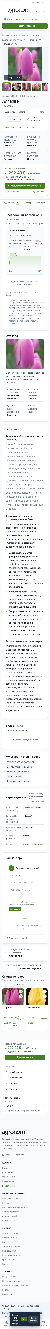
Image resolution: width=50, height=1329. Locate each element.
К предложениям (25, 1057)
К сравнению (16, 1077)
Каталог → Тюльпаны (33, 844)
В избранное (13, 191)
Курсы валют (8, 1259)
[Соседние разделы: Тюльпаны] (40, 39)
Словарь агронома (11, 1246)
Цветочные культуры (12, 40)
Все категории (9, 1186)
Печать (13, 1089)
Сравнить (40, 191)
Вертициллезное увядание (19, 767)
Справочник (8, 1242)
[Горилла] (13, 996)
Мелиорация (8, 1181)
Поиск (5, 1264)
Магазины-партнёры (12, 1255)
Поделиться (15, 1083)
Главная (6, 35)
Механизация (8, 1177)
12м (29, 235)
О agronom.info (9, 1277)
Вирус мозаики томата (18, 771)
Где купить (11, 202)
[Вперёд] (11, 985)
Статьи (43, 1326)
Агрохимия (7, 1172)
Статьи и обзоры (10, 1233)
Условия (6, 1313)
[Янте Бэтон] (37, 996)
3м (16, 235)
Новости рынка (9, 1237)
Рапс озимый (8, 1220)
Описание (42, 202)
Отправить (15, 909)
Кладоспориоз (14, 776)
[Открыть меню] (4, 11)
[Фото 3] (26, 86)
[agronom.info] (19, 10)
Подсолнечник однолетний (15, 1207)
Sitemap (6, 1316)
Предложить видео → (16, 730)
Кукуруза (6, 1203)
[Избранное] (37, 10)
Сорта (34, 35)
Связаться (7, 1294)
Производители (9, 1251)
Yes (23, 1319)
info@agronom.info (15, 1155)
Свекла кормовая (10, 1211)
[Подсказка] (17, 810)
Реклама (6, 1290)
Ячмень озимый (9, 1216)
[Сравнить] (21, 996)
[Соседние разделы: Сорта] (38, 35)
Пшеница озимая (10, 1198)
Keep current (33, 1319)
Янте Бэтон (34, 1007)
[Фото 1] (6, 86)
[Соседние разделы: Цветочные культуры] (24, 39)
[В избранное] (21, 991)
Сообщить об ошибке (19, 938)
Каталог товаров (26, 26)
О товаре (28, 202)
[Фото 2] (16, 86)
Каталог (20, 984)
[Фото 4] (36, 86)
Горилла (8, 1007)
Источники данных (11, 1281)
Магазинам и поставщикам (15, 1285)
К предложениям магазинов (23, 185)
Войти (31, 904)
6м (22, 235)
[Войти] (44, 10)
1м (11, 235)
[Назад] (5, 985)
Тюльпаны (33, 40)
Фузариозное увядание (18, 781)
